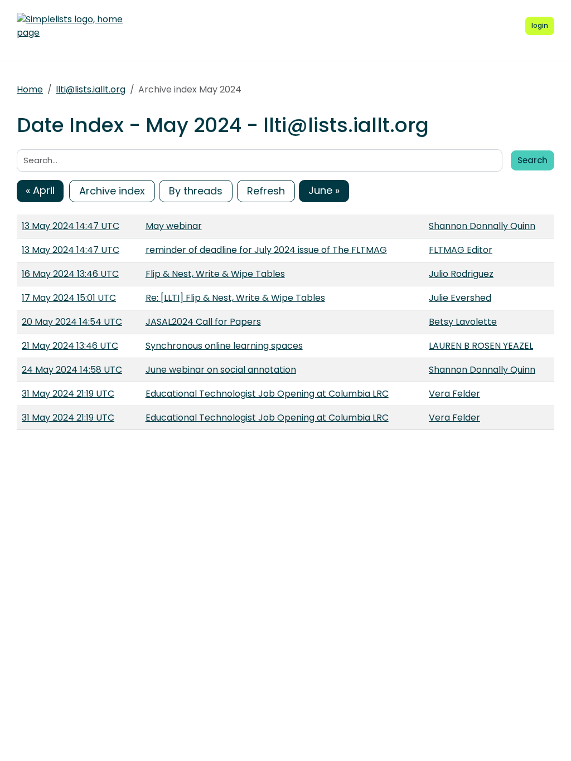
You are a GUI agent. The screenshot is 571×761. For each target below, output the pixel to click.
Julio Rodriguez (461, 273)
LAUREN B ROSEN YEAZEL (481, 345)
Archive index (112, 191)
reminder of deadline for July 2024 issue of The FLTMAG (266, 249)
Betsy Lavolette (463, 321)
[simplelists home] (70, 26)
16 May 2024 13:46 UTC (70, 273)
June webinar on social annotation (221, 369)
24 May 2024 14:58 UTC (72, 369)
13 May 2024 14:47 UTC (70, 225)
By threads (195, 191)
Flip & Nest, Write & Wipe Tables (215, 273)
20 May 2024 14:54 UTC (72, 321)
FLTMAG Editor (460, 249)
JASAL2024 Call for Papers (203, 321)
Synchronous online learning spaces (224, 345)
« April (40, 190)
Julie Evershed (460, 297)
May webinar (174, 225)
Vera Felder (454, 393)
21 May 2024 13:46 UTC (70, 345)
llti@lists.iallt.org (90, 89)
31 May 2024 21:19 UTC (68, 393)
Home (30, 89)
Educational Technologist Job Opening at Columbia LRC (267, 393)
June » (324, 190)
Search (532, 160)
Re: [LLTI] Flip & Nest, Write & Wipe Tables (235, 297)
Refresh (266, 191)
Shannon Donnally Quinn (482, 225)
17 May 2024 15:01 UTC (69, 297)
